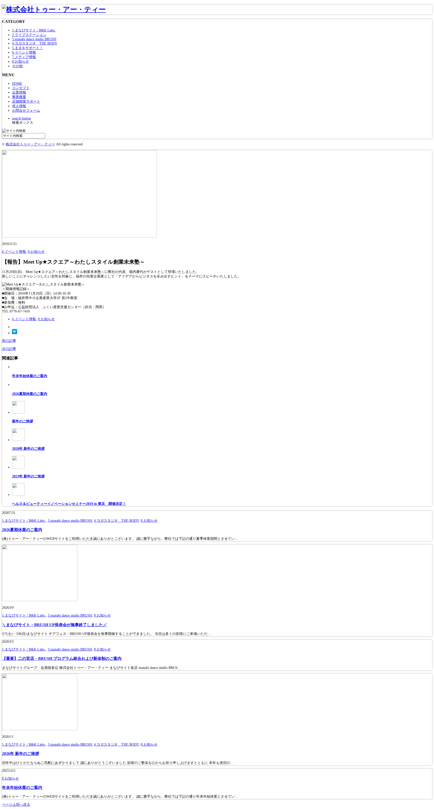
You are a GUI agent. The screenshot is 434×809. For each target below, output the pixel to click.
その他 (17, 66)
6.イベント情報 (24, 52)
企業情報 (19, 92)
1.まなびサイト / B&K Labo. (34, 30)
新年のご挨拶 (22, 421)
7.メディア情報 (24, 57)
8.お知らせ (20, 61)
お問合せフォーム (26, 110)
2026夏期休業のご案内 (29, 394)
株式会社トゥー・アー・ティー (30, 144)
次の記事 (9, 349)
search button (21, 118)
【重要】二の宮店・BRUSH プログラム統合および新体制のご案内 (62, 658)
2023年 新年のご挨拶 (28, 476)
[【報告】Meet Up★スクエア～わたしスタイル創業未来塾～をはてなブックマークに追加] (14, 333)
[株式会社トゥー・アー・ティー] (54, 9)
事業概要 (19, 97)
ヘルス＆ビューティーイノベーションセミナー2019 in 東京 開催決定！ (69, 504)
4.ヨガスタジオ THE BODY (34, 43)
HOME (17, 84)
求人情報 (19, 106)
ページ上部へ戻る (16, 804)
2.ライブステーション (29, 35)
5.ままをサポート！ (27, 48)
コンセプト (21, 88)
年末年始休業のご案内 (29, 376)
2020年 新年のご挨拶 (28, 449)
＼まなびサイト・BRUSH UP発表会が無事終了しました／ (54, 624)
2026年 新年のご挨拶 (20, 753)
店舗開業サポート (26, 101)
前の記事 (9, 341)
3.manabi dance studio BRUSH (34, 39)
